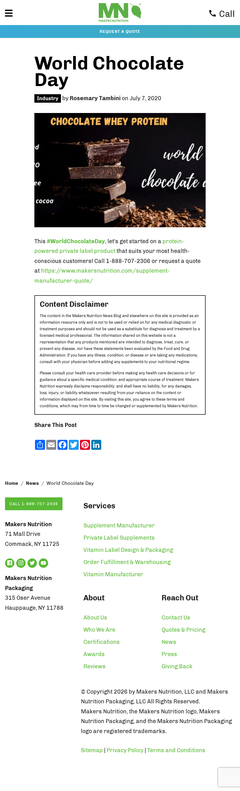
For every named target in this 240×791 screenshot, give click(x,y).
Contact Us (176, 617)
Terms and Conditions (176, 750)
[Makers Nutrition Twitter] (32, 563)
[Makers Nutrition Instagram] (20, 563)
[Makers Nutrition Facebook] (9, 563)
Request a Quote (120, 31)
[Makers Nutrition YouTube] (43, 563)
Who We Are (99, 629)
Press (169, 654)
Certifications (101, 642)
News (32, 483)
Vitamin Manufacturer (113, 574)
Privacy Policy (125, 750)
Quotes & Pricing (183, 629)
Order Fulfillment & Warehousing (127, 562)
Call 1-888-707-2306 (33, 503)
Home (11, 483)
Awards (94, 654)
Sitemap (92, 750)
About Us (95, 617)
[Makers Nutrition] (120, 23)
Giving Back (177, 666)
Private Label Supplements (119, 537)
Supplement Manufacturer (119, 525)
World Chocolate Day (109, 71)
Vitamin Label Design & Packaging (128, 550)
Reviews (94, 666)
